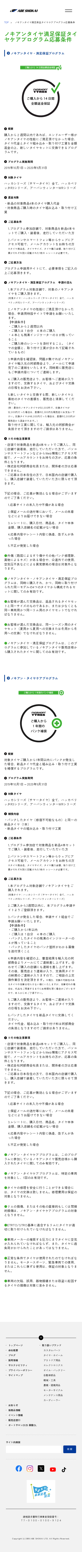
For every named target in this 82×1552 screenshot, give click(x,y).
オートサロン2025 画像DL (22, 1425)
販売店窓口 (14, 1420)
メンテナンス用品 (53, 1395)
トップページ (15, 1345)
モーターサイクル (53, 1390)
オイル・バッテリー (54, 1370)
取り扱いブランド (51, 1345)
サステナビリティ (18, 1365)
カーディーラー (51, 1400)
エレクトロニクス (53, 1365)
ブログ (12, 1355)
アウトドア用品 (51, 1360)
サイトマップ (15, 1375)
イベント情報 (15, 1415)
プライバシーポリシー (20, 1370)
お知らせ (13, 1405)
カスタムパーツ (51, 1350)
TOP (6, 22)
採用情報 (13, 1360)
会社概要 (13, 1350)
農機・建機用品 (51, 1385)
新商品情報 (14, 1410)
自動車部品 (49, 1375)
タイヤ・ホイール (53, 1355)
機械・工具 (49, 1380)
